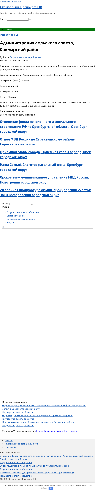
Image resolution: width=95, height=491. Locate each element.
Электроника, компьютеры (21, 219)
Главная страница (9, 34)
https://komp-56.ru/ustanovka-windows (56, 431)
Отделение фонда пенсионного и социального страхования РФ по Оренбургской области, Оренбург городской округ (43, 127)
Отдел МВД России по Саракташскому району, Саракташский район (37, 415)
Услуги (10, 222)
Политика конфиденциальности (21, 443)
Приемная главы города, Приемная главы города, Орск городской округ (39, 422)
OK (51, 488)
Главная (8, 29)
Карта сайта (11, 447)
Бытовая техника (16, 215)
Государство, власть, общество (25, 57)
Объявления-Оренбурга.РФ (21, 7)
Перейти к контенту (10, 1)
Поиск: (3, 19)
